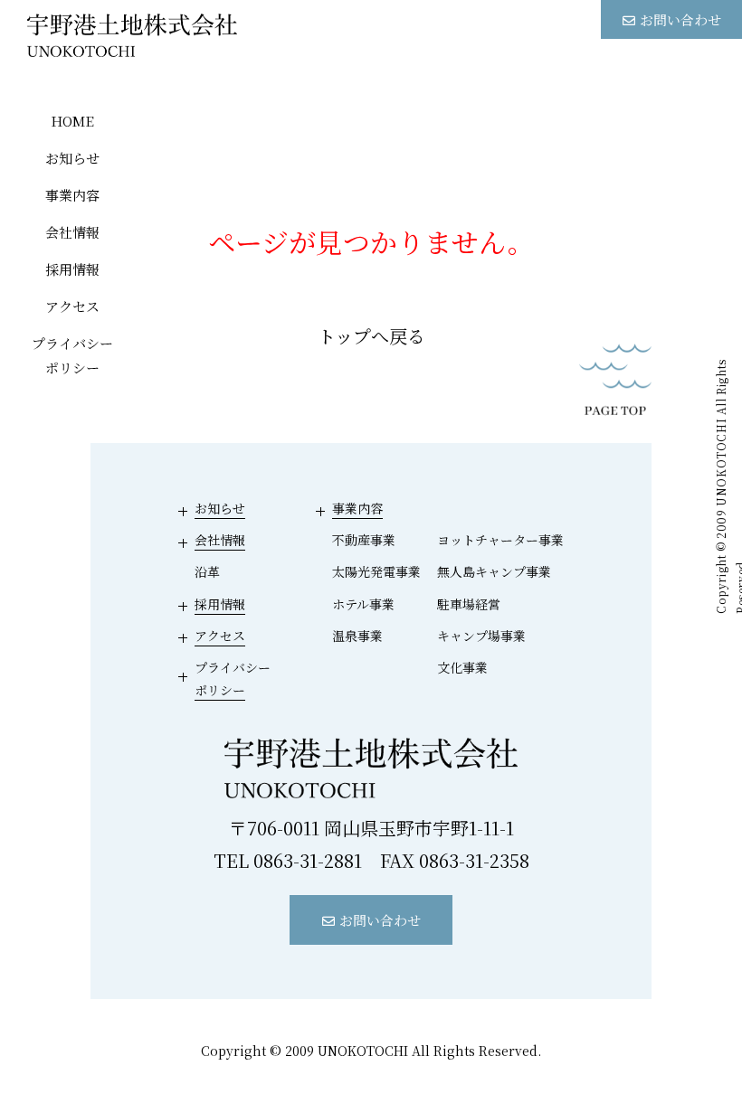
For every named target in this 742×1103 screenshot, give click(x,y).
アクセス (72, 306)
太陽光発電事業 (376, 571)
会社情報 (72, 231)
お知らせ (72, 157)
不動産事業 (363, 540)
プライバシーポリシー (72, 355)
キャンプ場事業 (481, 636)
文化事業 (462, 667)
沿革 (207, 571)
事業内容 (72, 194)
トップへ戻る (371, 336)
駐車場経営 (468, 604)
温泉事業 (357, 636)
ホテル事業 (363, 604)
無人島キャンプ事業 (494, 571)
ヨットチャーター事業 (500, 540)
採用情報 (72, 268)
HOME (72, 120)
